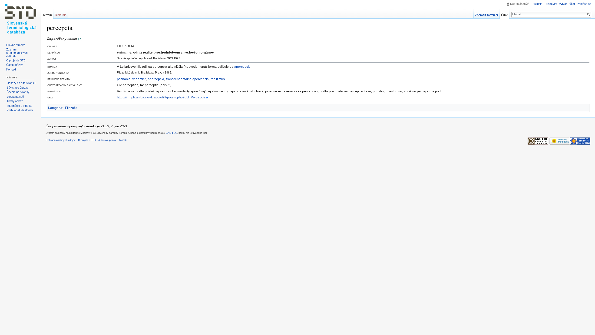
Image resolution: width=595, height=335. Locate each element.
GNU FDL (171, 132)
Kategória (55, 108)
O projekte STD (16, 60)
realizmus (218, 79)
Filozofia (71, 108)
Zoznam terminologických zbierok (17, 52)
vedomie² (139, 79)
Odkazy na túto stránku (21, 83)
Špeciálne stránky (18, 92)
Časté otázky (14, 65)
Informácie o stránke (19, 105)
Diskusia (537, 4)
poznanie (123, 79)
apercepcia (156, 79)
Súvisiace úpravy (17, 87)
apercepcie (242, 66)
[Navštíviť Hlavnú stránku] (20, 18)
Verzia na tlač (15, 96)
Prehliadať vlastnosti (20, 110)
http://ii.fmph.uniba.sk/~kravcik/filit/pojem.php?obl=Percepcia (161, 97)
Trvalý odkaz (15, 101)
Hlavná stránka (15, 45)
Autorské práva (107, 140)
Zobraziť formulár (486, 15)
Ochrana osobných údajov (61, 140)
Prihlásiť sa (584, 4)
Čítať (504, 15)
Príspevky (551, 4)
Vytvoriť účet (567, 4)
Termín (47, 15)
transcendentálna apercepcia (187, 79)
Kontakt (11, 69)
